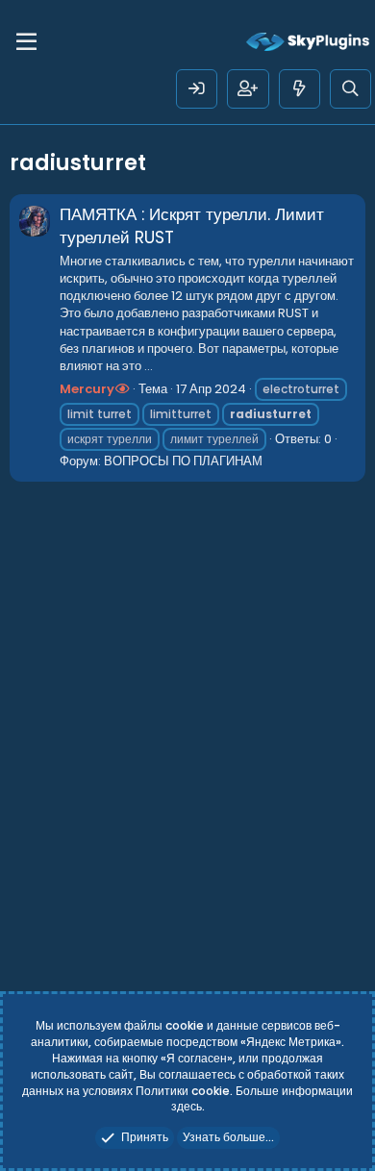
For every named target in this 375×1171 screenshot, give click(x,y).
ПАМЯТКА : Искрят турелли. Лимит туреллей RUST (192, 226)
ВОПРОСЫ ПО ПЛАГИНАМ (183, 461)
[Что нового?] (299, 89)
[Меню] (26, 42)
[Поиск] (350, 89)
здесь (186, 1106)
